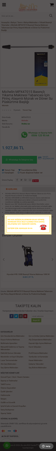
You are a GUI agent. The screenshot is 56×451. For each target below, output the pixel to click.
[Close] (47, 217)
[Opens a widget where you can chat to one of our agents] (46, 446)
